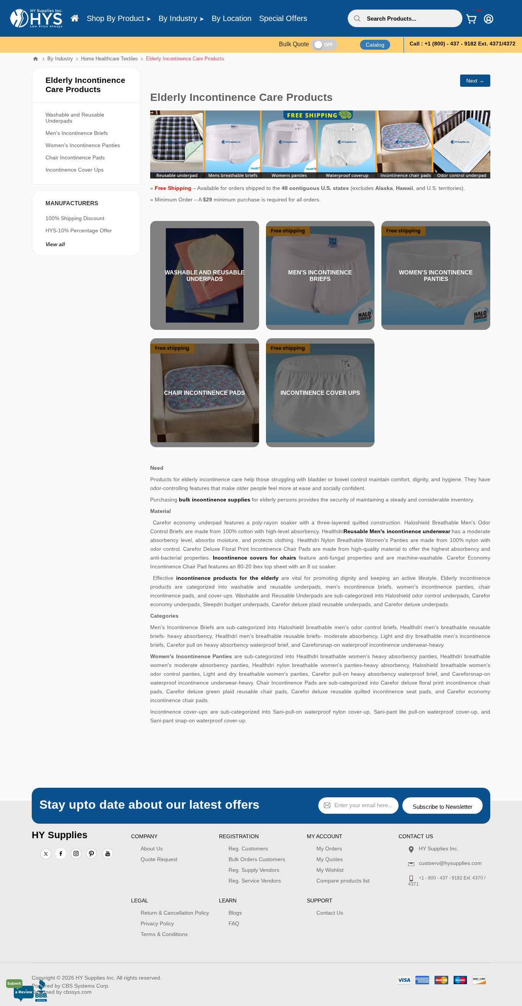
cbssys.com (77, 992)
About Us (152, 848)
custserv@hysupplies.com (450, 863)
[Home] (75, 18)
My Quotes (329, 859)
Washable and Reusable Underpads (205, 275)
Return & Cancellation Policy (175, 913)
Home (35, 59)
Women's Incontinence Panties (436, 275)
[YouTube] (107, 854)
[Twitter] (46, 854)
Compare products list (343, 881)
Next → (475, 81)
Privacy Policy (157, 923)
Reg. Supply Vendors (254, 870)
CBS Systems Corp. (86, 986)
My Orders (329, 848)
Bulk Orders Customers (257, 859)
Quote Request (159, 859)
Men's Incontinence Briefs (320, 275)
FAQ (234, 923)
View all (55, 244)
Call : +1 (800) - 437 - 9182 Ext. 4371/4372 (463, 44)
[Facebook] (60, 853)
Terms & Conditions (164, 934)
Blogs (235, 913)
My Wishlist (330, 870)
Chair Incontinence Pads (204, 392)
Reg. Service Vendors (255, 881)
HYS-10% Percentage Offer (78, 230)
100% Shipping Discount (74, 218)
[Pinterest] (91, 854)
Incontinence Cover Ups (320, 392)
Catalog (375, 45)
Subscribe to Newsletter (442, 806)
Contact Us (329, 913)
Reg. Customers (248, 848)
